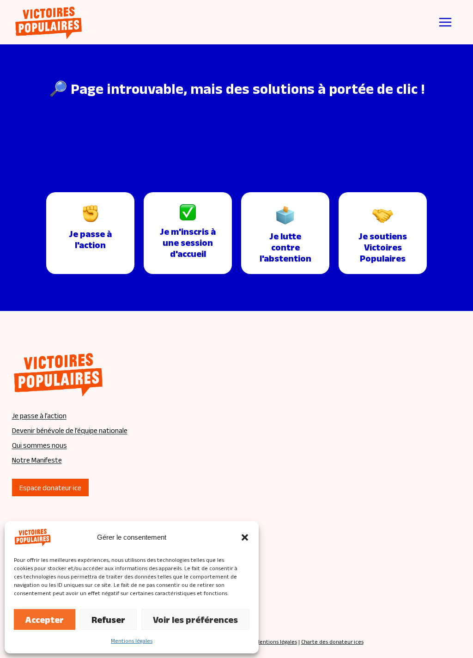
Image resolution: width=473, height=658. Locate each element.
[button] (244, 537)
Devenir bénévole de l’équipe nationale (69, 430)
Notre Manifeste (37, 460)
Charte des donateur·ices (332, 642)
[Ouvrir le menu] (445, 22)
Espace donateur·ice (50, 488)
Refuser (108, 620)
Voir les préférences (195, 620)
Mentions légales (131, 641)
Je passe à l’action (39, 416)
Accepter (44, 620)
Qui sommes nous (39, 445)
